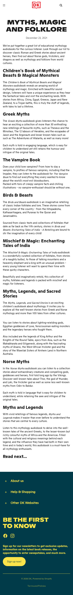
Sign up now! (14, 561)
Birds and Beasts (17, 202)
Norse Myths (17, 368)
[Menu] (4, 5)
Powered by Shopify (42, 578)
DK (30, 578)
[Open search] (61, 5)
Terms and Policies (36, 586)
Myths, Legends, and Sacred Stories (28, 302)
